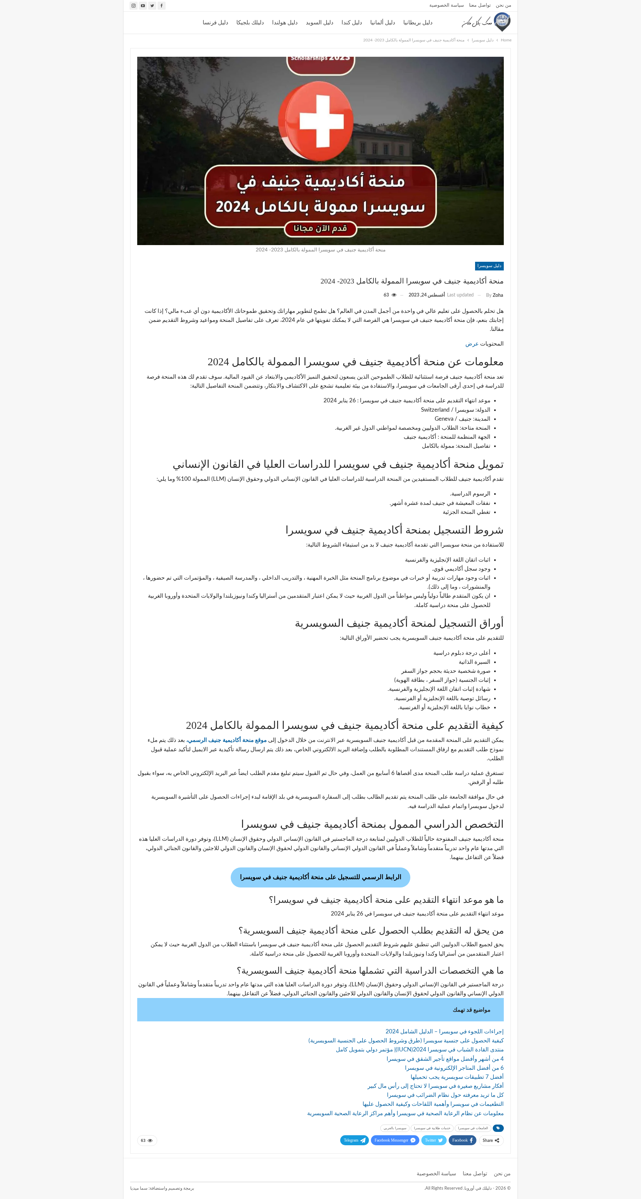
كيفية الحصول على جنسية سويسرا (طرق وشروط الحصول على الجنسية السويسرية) (406, 1040)
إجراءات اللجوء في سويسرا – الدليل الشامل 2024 (445, 1031)
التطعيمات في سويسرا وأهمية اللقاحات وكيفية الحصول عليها (433, 1104)
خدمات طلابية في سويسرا (432, 1128)
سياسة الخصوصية (446, 5)
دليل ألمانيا (382, 22)
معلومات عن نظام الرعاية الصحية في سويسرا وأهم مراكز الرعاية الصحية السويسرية (405, 1113)
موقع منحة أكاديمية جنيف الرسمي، (226, 740)
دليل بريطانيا (418, 22)
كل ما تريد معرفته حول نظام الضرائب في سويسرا (445, 1095)
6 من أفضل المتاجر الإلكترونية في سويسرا (454, 1068)
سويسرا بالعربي (395, 1128)
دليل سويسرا (489, 266)
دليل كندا (352, 22)
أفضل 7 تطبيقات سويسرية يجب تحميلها (457, 1077)
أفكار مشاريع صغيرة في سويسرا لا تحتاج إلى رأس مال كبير (436, 1086)
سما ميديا (139, 1188)
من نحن (503, 5)
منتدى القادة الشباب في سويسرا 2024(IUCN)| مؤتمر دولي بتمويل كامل (420, 1049)
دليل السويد (320, 22)
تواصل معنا (480, 5)
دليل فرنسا (215, 22)
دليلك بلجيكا (250, 22)
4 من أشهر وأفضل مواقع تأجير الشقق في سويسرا (445, 1059)
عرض (472, 344)
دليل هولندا (285, 22)
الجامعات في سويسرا (473, 1128)
